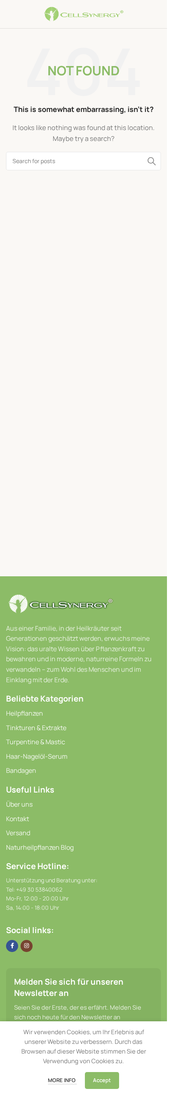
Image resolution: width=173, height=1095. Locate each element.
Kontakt (17, 818)
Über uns (19, 804)
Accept (102, 1080)
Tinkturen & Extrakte (36, 727)
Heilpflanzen (24, 713)
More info (62, 1080)
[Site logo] (83, 13)
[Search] (151, 161)
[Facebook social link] (12, 946)
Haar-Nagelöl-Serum (37, 756)
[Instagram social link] (27, 946)
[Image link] (60, 603)
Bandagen (21, 770)
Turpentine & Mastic (35, 741)
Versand (18, 832)
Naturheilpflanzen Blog (40, 847)
